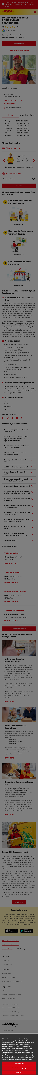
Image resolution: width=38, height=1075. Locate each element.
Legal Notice (28, 1059)
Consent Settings (19, 1063)
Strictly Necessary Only (19, 1068)
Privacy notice (21, 1059)
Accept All (19, 1072)
